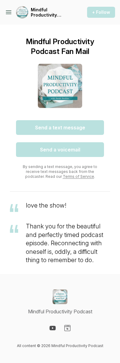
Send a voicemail (60, 150)
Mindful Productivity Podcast (44, 12)
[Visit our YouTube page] (53, 328)
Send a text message (60, 127)
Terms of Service (78, 176)
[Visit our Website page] (67, 328)
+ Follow (101, 12)
